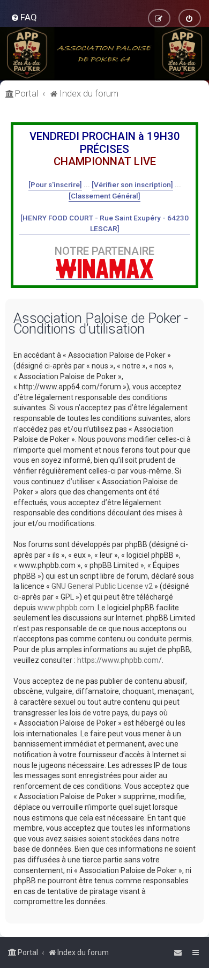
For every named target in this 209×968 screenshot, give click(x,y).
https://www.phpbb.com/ (119, 660)
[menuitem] (24, 17)
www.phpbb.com (66, 607)
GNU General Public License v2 (102, 586)
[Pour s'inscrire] (55, 184)
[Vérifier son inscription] (132, 184)
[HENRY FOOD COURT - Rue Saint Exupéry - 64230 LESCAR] (104, 223)
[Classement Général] (104, 195)
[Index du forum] (104, 53)
